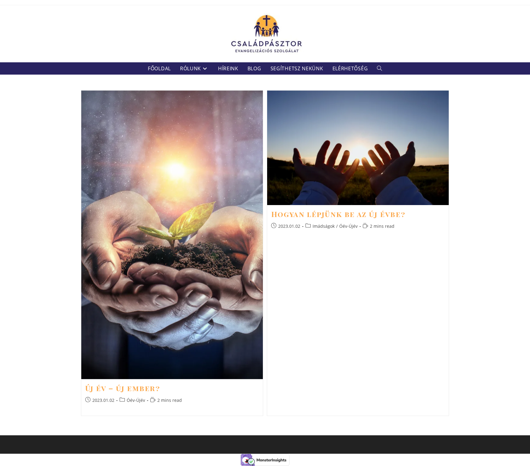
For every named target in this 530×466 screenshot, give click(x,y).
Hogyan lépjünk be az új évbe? (338, 214)
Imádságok (324, 226)
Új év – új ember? (122, 388)
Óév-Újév (136, 400)
